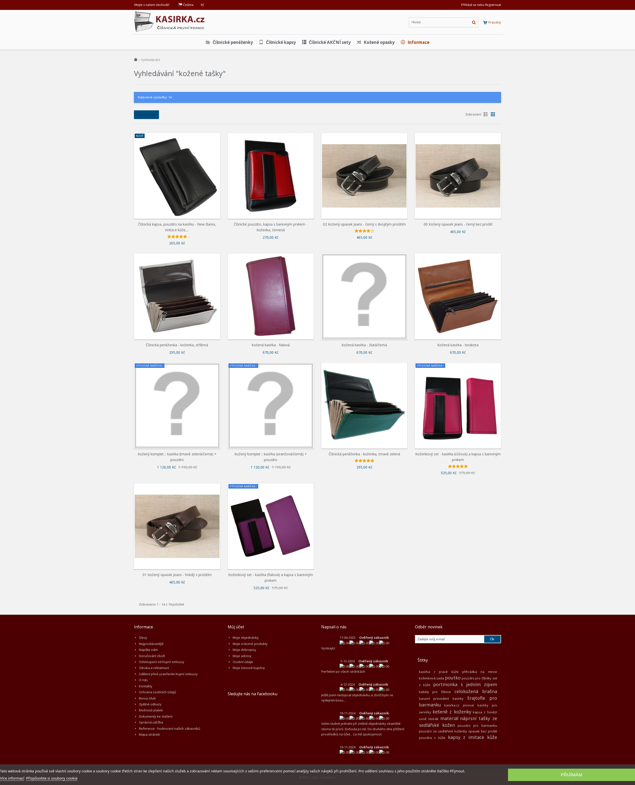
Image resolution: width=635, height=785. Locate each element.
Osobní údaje (243, 662)
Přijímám (571, 774)
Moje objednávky (246, 637)
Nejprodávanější (151, 643)
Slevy (143, 637)
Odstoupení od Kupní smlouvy (161, 662)
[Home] (135, 59)
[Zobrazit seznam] (486, 114)
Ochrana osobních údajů (157, 692)
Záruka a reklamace (154, 668)
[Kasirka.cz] (170, 13)
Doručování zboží (152, 656)
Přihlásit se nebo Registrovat (481, 5)
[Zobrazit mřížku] (493, 114)
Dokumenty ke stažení (155, 716)
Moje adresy (242, 656)
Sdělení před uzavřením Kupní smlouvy (168, 674)
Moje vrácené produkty (250, 643)
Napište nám (148, 649)
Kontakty (145, 686)
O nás (143, 680)
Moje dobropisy (244, 649)
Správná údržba (151, 722)
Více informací (12, 778)
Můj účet (236, 627)
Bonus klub (147, 698)
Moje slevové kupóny (249, 668)
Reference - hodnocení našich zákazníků (169, 728)
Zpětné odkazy (150, 704)
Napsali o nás (334, 627)
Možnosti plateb (151, 710)
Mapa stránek (149, 734)
